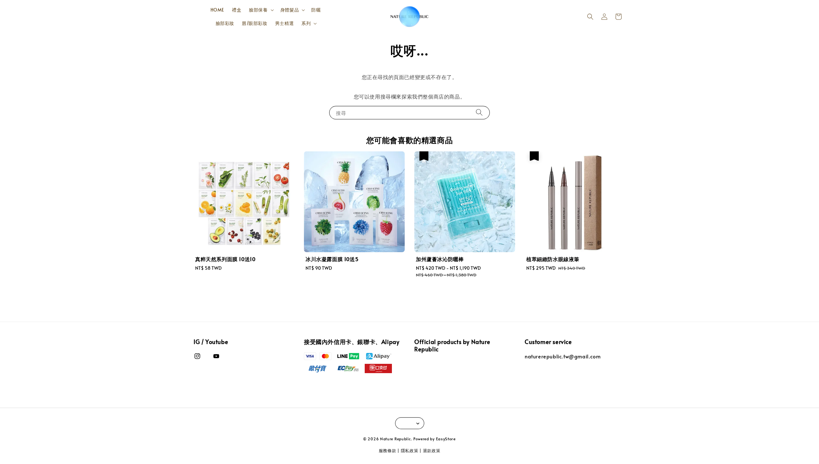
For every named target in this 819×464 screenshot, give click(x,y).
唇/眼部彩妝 (254, 23)
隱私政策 (409, 450)
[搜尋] (479, 112)
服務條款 (387, 450)
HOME (217, 10)
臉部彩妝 (225, 23)
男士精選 (284, 23)
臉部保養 (258, 10)
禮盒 (236, 10)
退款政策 (432, 450)
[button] (590, 17)
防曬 (316, 10)
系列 (306, 23)
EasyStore (446, 439)
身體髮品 (289, 10)
